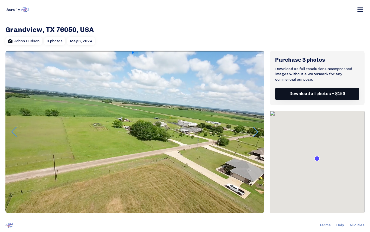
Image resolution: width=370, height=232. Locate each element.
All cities (357, 225)
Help (340, 225)
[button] (133, 52)
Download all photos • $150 (317, 93)
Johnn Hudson (27, 41)
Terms (325, 225)
